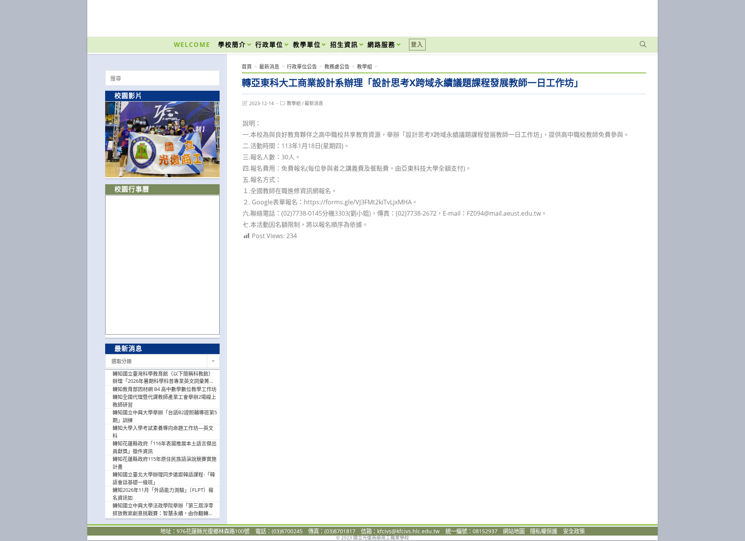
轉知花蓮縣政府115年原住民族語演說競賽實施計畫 (165, 462)
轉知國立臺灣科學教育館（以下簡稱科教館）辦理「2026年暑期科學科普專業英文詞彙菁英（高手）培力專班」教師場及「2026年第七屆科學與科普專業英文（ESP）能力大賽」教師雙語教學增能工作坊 (165, 377)
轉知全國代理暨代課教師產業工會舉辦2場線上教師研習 (164, 400)
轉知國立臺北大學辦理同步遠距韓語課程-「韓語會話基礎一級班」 (164, 478)
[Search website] (643, 44)
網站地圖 (514, 531)
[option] (162, 139)
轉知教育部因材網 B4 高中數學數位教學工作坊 (165, 388)
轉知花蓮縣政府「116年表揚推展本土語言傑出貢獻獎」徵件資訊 (165, 447)
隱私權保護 (543, 531)
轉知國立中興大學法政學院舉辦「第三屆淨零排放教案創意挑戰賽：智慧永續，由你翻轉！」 (165, 509)
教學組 (294, 103)
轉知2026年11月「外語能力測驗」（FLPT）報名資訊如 (163, 493)
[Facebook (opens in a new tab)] (598, 16)
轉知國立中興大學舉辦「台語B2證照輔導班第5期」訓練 (165, 416)
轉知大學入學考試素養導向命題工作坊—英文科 (163, 431)
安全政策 (574, 531)
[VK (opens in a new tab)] (633, 16)
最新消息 (314, 103)
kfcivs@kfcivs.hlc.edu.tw (408, 531)
